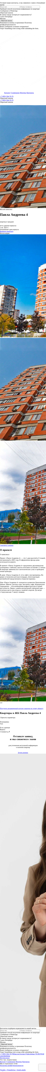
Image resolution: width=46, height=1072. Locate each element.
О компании (15, 93)
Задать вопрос (23, 753)
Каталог (7, 93)
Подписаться (4, 1058)
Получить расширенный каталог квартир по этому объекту (21, 708)
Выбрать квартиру (6, 231)
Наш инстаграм (23, 1054)
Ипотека (23, 93)
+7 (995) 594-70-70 (6, 96)
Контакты (30, 93)
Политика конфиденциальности (11, 1065)
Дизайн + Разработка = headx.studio (13, 1070)
